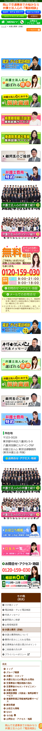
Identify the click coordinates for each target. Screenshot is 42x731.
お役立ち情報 (13, 708)
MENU (11, 22)
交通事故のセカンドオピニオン (21, 686)
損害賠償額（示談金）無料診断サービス (22, 694)
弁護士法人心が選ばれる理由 (20, 679)
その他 (10, 715)
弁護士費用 (12, 690)
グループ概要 (13, 672)
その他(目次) (32, 30)
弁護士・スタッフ (15, 676)
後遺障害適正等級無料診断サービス (22, 700)
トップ (3, 26)
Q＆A (9, 712)
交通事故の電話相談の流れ (19, 683)
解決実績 (11, 705)
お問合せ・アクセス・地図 (19, 719)
